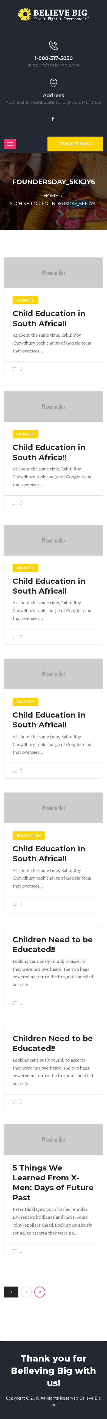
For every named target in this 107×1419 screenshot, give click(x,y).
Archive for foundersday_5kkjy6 (52, 203)
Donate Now (75, 143)
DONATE (25, 300)
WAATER (25, 567)
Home (51, 195)
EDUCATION (29, 835)
